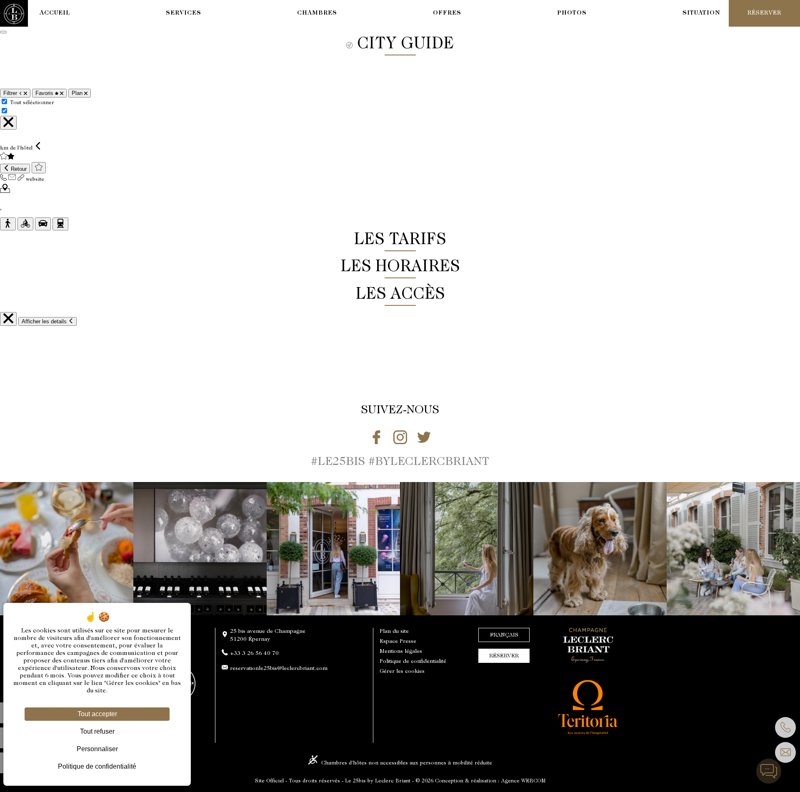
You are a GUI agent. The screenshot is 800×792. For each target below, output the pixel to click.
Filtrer (11, 93)
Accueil (55, 13)
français (504, 635)
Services (183, 13)
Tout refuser (97, 731)
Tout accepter (97, 713)
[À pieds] (8, 223)
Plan (78, 93)
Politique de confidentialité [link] (97, 766)
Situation (701, 13)
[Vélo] (25, 223)
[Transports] (60, 223)
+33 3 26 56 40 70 (254, 654)
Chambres (317, 13)
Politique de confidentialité (413, 662)
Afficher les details (45, 321)
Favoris (45, 93)
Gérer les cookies (402, 672)
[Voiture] (43, 223)
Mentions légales (401, 652)
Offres (447, 13)
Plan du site (394, 632)
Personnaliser (97, 748)
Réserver (504, 656)
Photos (572, 13)
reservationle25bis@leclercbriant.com (279, 669)
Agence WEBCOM (523, 781)
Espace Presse (398, 642)
